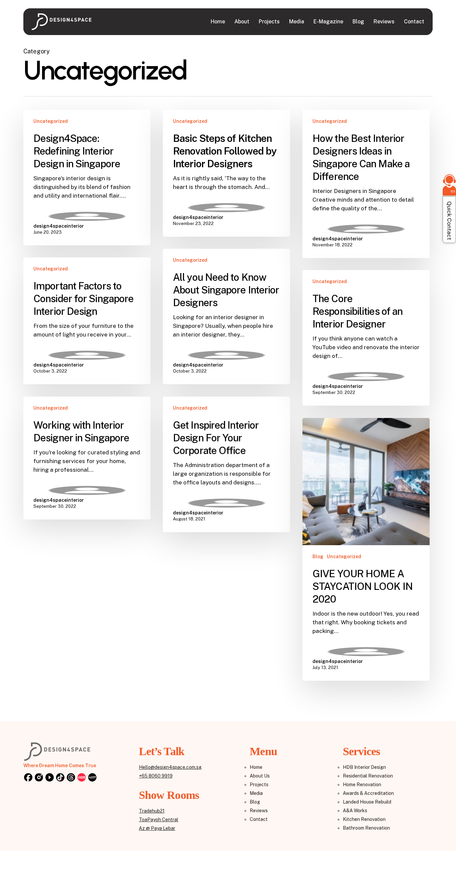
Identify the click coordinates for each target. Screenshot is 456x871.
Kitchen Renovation (364, 819)
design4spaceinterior (58, 226)
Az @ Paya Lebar (157, 828)
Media (256, 793)
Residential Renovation (368, 776)
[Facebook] (28, 778)
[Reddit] (81, 778)
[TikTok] (60, 778)
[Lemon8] (92, 778)
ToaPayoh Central (158, 819)
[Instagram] (38, 778)
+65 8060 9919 (156, 776)
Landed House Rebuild (367, 802)
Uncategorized (50, 121)
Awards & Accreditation (368, 793)
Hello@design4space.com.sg (170, 767)
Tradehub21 (152, 811)
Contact (259, 819)
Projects (259, 784)
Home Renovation (362, 784)
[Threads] (70, 778)
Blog (317, 556)
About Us (260, 776)
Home (256, 767)
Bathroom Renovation (366, 828)
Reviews (259, 810)
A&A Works (355, 810)
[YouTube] (49, 778)
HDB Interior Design (364, 767)
